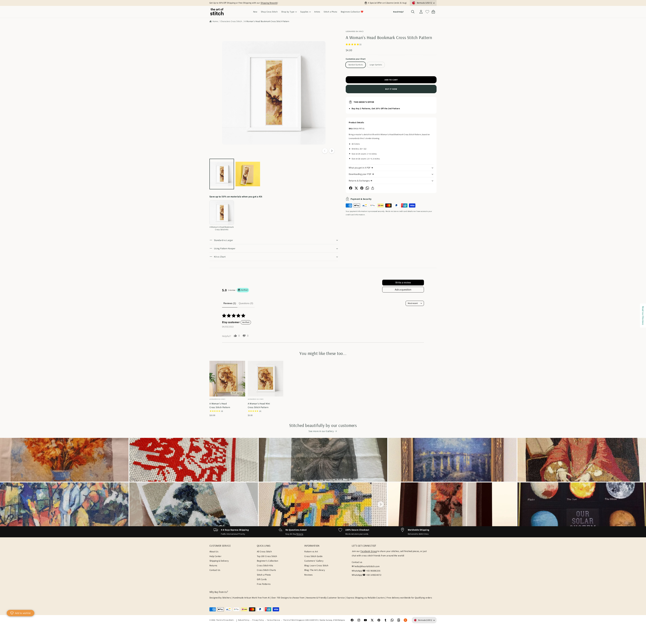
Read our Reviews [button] (643, 315)
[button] (288, 11)
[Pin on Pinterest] (362, 188)
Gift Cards (262, 579)
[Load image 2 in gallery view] (248, 174)
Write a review (403, 282)
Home (215, 21)
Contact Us (214, 569)
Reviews (308, 574)
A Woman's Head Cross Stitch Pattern (219, 405)
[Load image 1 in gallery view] (221, 174)
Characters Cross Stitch (231, 21)
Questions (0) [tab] (246, 303)
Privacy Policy (258, 620)
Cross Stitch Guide (313, 556)
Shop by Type (287, 11)
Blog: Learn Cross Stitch (316, 565)
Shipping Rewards (269, 2)
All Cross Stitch (264, 551)
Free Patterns (264, 583)
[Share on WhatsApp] (367, 188)
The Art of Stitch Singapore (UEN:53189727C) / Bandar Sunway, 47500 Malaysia (314, 620)
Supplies (304, 11)
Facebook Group (369, 551)
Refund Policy (243, 620)
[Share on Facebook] (351, 188)
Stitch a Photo (264, 574)
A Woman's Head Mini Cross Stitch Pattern (259, 405)
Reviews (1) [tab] (229, 303)
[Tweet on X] (356, 188)
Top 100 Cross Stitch (267, 556)
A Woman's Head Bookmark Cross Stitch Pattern (266, 21)
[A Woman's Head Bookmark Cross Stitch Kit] (221, 212)
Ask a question (403, 289)
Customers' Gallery (313, 560)
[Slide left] (325, 150)
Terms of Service (273, 620)
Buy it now (391, 89)
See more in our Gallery (321, 431)
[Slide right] (331, 150)
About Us (213, 551)
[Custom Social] (405, 620)
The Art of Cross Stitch (225, 620)
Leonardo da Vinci (355, 31)
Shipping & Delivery (219, 560)
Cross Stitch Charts (266, 569)
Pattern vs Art (311, 551)
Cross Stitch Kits (265, 565)
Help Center (215, 556)
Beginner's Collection (267, 560)
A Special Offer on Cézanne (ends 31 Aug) (387, 2)
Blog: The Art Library (314, 569)
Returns (299, 534)
